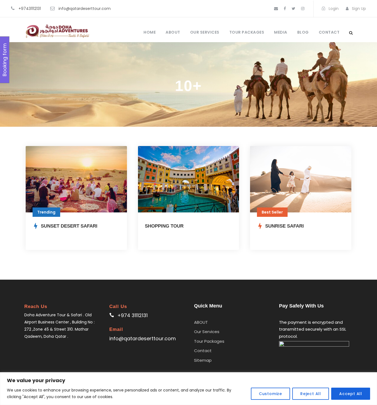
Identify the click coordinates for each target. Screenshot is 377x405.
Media (280, 32)
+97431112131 (29, 8)
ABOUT (173, 32)
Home (150, 32)
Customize (270, 393)
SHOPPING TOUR (164, 226)
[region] (188, 388)
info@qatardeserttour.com (85, 8)
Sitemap (203, 360)
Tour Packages (246, 32)
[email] (276, 8)
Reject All (310, 393)
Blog (303, 32)
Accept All (350, 393)
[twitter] (293, 8)
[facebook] (285, 8)
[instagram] (302, 8)
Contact (329, 32)
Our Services (204, 32)
